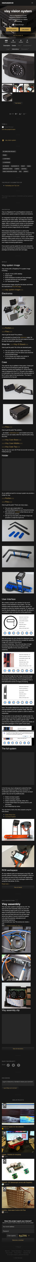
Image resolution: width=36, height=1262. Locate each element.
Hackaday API (26, 1253)
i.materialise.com (14, 433)
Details (14, 45)
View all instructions (18, 1048)
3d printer (6, 166)
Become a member (7, 1222)
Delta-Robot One (10, 815)
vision (28, 166)
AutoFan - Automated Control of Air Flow (14, 1210)
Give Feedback (27, 1251)
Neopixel (24, 169)
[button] (32, 3)
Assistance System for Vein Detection (13, 1127)
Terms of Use (9, 1253)
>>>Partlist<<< (8, 328)
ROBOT (23, 166)
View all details (18, 887)
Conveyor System (10, 817)
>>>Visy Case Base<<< (11, 439)
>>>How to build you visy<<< (13, 926)
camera (17, 169)
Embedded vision (7, 169)
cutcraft (17, 512)
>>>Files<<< (7, 331)
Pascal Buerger (19, 25)
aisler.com (24, 337)
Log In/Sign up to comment (10, 1088)
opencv (26, 171)
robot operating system (10, 171)
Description (6, 45)
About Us (7, 1251)
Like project (25, 29)
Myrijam (6, 1129)
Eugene (6, 1184)
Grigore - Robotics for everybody (11, 1154)
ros (20, 171)
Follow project (12, 29)
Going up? (18, 1246)
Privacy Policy (17, 1253)
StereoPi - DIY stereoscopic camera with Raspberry (17, 1182)
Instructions (16, 49)
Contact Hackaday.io (17, 1251)
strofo (6, 1156)
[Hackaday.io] (7, 3)
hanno (6, 1212)
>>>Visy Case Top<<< (11, 446)
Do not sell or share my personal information (18, 1254)
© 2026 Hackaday (18, 1258)
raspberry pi (15, 166)
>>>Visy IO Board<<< (19, 344)
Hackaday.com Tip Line (12, 185)
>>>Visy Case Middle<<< (12, 443)
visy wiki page (17, 286)
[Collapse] (16, 900)
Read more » (6, 884)
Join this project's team (8, 129)
